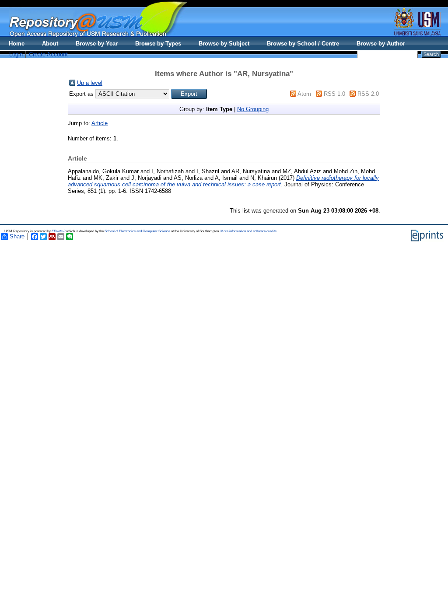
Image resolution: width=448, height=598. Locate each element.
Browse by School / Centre (303, 43)
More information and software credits (248, 231)
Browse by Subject (224, 43)
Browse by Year (97, 43)
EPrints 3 (58, 231)
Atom (304, 94)
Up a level (89, 83)
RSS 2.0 (368, 94)
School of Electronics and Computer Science (137, 231)
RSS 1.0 (334, 94)
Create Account (48, 54)
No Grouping (253, 109)
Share (17, 236)
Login (16, 54)
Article (99, 123)
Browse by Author (381, 43)
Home (16, 43)
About (50, 43)
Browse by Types (158, 43)
